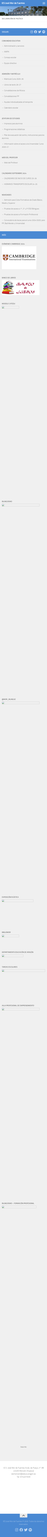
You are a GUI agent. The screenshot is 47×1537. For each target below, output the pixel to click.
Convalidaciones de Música (14, 90)
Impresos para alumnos (13, 123)
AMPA (6, 52)
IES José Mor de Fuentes (13, 3)
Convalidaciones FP (11, 96)
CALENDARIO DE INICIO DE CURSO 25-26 (20, 178)
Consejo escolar (10, 57)
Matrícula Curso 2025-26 (13, 79)
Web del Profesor (11, 163)
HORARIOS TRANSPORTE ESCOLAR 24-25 (20, 184)
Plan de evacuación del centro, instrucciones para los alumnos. (23, 136)
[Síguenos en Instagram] (31, 31)
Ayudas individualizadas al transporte (18, 102)
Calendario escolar (11, 108)
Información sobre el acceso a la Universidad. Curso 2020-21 (23, 145)
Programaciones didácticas (14, 129)
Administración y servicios (14, 46)
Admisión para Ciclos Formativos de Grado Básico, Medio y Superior (22, 201)
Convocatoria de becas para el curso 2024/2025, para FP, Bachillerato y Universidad (23, 221)
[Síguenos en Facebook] (35, 31)
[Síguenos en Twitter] (39, 31)
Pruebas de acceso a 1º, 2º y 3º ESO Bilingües (21, 209)
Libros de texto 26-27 (12, 85)
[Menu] (44, 3)
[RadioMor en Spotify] (43, 31)
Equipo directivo (10, 63)
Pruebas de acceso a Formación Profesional (21, 214)
